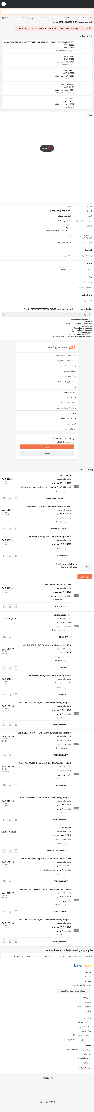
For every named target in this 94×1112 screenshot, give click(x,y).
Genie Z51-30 (65, 476)
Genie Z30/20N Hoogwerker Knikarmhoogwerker (48, 537)
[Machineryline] (2, 17)
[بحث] (3, 11)
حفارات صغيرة (70, 397)
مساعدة (88, 981)
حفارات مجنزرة (70, 392)
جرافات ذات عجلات (68, 402)
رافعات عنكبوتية (70, 376)
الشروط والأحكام (84, 1022)
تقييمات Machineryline (82, 1035)
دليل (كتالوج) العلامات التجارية (79, 1039)
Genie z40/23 (65, 828)
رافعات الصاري (70, 371)
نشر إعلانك (85, 577)
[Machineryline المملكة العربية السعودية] (77, 4)
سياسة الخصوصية (84, 1027)
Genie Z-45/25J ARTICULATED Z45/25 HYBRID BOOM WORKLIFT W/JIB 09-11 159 (39, 42)
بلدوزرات (72, 413)
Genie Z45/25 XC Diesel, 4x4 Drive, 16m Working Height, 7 (44, 703)
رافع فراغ (72, 387)
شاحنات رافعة (70, 429)
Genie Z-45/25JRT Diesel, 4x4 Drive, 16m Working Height (45, 763)
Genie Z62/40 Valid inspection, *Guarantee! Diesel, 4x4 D (45, 858)
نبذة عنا (88, 977)
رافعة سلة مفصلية (64, 216)
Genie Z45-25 (68, 56)
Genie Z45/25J (68, 70)
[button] (3, 4)
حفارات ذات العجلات (68, 418)
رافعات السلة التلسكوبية (66, 360)
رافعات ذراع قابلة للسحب (66, 381)
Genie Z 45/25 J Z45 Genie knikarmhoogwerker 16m (47, 645)
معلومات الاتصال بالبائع (82, 985)
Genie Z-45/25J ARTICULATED (56, 585)
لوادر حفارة (71, 424)
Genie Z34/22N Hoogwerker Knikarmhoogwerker (48, 675)
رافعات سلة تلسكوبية (67, 366)
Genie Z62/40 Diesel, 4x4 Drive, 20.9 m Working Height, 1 (45, 797)
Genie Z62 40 (68, 98)
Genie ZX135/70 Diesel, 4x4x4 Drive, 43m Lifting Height (45, 889)
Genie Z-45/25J (67, 84)
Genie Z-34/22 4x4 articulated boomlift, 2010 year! (48, 506)
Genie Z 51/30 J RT (62, 615)
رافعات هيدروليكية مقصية (66, 355)
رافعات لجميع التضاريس (66, 408)
